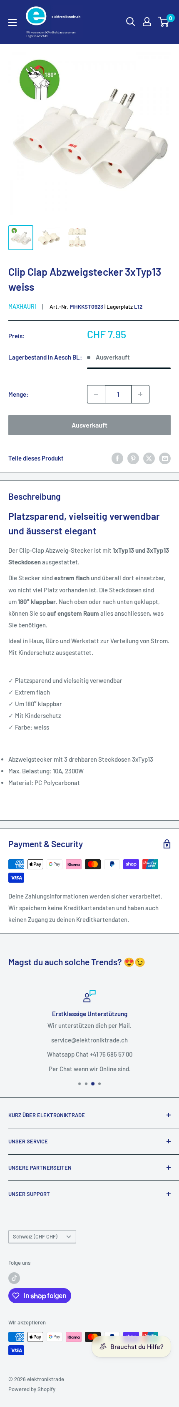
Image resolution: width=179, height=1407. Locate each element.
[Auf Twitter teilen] (149, 458)
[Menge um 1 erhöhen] (140, 394)
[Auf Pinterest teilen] (133, 458)
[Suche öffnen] (130, 21)
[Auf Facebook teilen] (117, 458)
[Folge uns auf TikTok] (14, 1278)
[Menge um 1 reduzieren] (96, 394)
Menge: (18, 394)
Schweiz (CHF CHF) (35, 1236)
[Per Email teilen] (165, 458)
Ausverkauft (89, 425)
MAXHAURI (22, 306)
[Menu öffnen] (12, 22)
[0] (164, 22)
